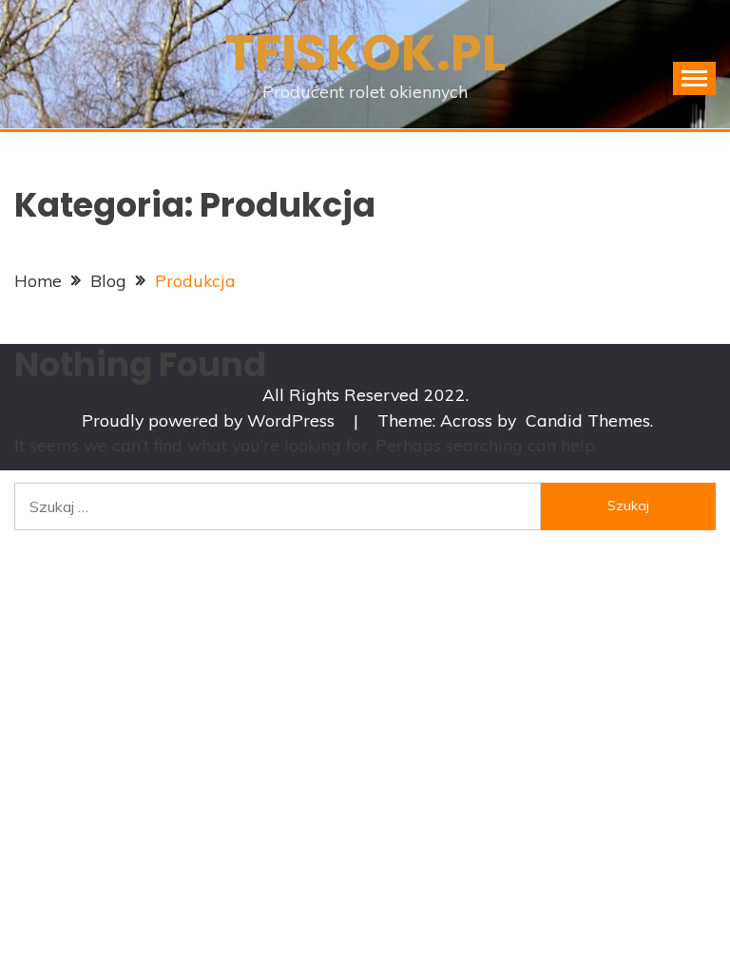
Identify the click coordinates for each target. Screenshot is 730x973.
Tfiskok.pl (365, 52)
